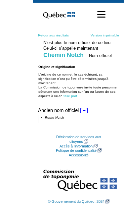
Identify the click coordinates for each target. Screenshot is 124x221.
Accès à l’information (76, 146)
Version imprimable (105, 35)
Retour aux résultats (53, 35)
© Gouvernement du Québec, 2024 (76, 201)
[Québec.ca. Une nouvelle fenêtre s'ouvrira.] (59, 15)
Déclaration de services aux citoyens (78, 139)
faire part (70, 96)
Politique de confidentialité (76, 150)
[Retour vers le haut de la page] (107, 184)
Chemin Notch (63, 55)
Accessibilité (79, 155)
